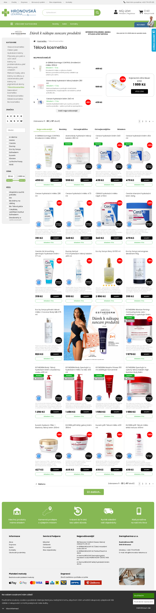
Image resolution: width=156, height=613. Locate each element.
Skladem (121, 129)
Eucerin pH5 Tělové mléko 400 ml (108, 426)
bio (10, 198)
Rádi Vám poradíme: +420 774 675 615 (140, 2)
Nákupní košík (149, 13)
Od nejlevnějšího (102, 129)
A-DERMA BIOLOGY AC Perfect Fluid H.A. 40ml (92, 552)
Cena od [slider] (10, 180)
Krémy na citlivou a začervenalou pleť (15, 77)
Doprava (24, 2)
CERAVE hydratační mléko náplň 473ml (106, 194)
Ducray (12, 146)
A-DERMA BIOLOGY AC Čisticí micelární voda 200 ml (92, 547)
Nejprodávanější (44, 129)
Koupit (56, 180)
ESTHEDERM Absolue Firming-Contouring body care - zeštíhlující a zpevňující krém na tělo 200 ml (138, 313)
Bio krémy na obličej (14, 202)
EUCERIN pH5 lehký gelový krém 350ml (79, 426)
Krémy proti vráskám (12, 68)
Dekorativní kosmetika (12, 91)
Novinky (55, 24)
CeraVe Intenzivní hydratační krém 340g (138, 194)
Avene (12, 140)
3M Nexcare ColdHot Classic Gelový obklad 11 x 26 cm (91, 543)
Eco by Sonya (15, 149)
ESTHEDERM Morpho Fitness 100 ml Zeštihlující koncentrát (109, 368)
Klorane (12, 158)
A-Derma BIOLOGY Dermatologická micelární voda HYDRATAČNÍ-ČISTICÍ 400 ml (93, 557)
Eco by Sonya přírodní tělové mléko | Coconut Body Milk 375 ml (48, 312)
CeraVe (12, 143)
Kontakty (69, 2)
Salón (64, 24)
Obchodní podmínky (17, 552)
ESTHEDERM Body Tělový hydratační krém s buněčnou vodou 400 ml (47, 369)
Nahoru (41, 484)
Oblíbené (46, 544)
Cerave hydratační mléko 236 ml (48, 194)
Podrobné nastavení (143, 602)
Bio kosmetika (13, 102)
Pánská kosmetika (15, 96)
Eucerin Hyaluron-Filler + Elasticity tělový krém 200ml (47, 426)
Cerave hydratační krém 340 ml (60, 98)
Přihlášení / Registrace (127, 13)
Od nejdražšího (81, 129)
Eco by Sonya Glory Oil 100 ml (108, 251)
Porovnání (47, 547)
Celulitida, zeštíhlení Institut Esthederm (16, 212)
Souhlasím (139, 595)
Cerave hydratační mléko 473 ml (78, 194)
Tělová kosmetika (15, 87)
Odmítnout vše (143, 608)
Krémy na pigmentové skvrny (15, 82)
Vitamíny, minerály (70, 18)
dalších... (94, 492)
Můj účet (125, 11)
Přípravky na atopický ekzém (89, 18)
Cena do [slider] (22, 180)
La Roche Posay (15, 161)
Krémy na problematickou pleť (16, 63)
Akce (5, 2)
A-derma (13, 137)
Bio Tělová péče (16, 206)
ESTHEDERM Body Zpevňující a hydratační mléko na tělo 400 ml (78, 369)
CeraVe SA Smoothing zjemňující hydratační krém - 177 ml (47, 253)
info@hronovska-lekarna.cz (136, 552)
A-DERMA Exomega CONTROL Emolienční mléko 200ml (63, 63)
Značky (14, 2)
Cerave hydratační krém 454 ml (138, 137)
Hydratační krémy (15, 53)
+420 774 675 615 (133, 550)
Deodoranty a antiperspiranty (15, 218)
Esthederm (14, 152)
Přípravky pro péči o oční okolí (16, 57)
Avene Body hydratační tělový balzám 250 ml (64, 81)
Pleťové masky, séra (16, 73)
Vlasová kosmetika (15, 47)
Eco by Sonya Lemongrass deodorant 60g (137, 252)
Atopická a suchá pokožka (16, 193)
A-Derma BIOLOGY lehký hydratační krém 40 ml (93, 563)
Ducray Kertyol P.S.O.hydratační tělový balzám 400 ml (79, 253)
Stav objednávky (55, 2)
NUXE (11, 164)
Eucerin (12, 155)
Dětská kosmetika (15, 99)
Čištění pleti (12, 50)
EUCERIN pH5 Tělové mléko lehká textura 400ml (137, 426)
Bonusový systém (38, 2)
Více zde (139, 91)
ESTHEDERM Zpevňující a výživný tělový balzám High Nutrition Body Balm (137, 369)
